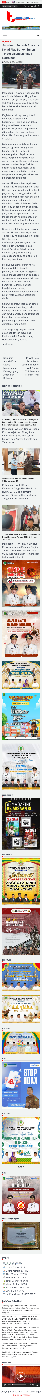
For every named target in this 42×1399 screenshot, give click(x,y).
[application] (21, 1376)
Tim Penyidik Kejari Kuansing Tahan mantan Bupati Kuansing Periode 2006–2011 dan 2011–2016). (21, 537)
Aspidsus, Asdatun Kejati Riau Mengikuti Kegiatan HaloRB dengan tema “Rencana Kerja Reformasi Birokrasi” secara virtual (20, 422)
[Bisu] (33, 1385)
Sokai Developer (21, 1395)
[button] (21, 1376)
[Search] (38, 35)
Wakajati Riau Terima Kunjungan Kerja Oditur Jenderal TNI (18, 479)
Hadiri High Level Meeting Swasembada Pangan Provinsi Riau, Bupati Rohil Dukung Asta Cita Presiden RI (20, 1354)
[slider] (19, 1384)
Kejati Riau (6, 42)
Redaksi (6, 62)
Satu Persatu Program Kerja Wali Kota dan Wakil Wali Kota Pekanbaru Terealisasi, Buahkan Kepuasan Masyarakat (19, 1345)
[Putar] (5, 1385)
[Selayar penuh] (37, 1385)
